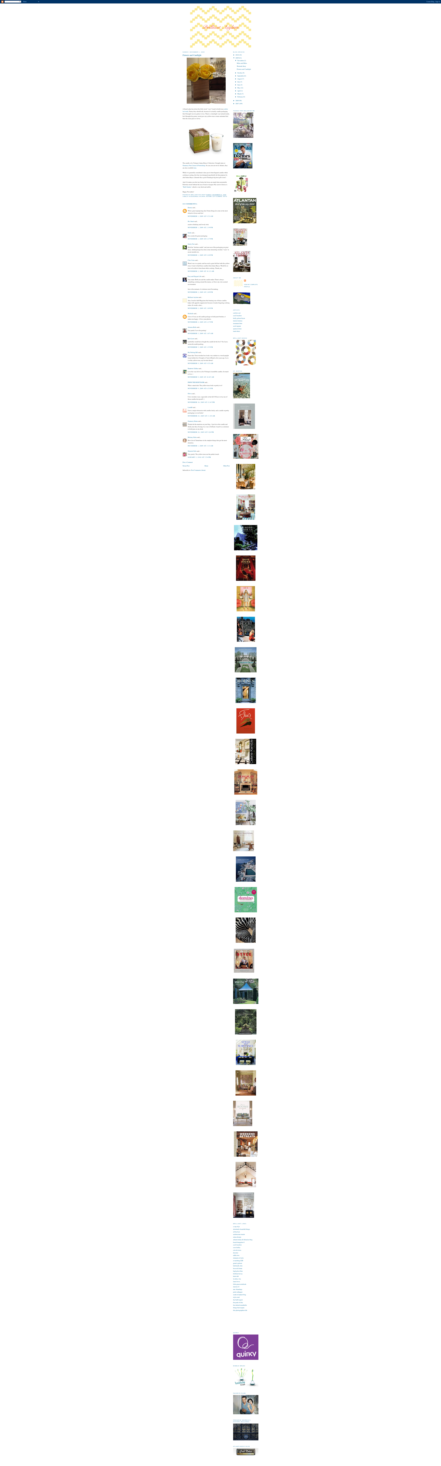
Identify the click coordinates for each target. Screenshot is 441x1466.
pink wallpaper (237, 1292)
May (239, 88)
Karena (190, 207)
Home (206, 466)
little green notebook (239, 1284)
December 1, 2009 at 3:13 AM (200, 446)
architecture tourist (239, 1234)
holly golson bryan (239, 318)
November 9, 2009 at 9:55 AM (200, 363)
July (238, 82)
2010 (237, 55)
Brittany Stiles (192, 437)
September (240, 76)
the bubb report (238, 1300)
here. (195, 168)
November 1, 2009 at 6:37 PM (200, 239)
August (239, 79)
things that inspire (238, 1308)
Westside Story (241, 66)
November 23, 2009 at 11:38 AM (201, 416)
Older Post (226, 466)
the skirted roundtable (240, 1305)
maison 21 (236, 1287)
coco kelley (236, 1247)
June (239, 85)
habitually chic (238, 1266)
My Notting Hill (193, 352)
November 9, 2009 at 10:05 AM (201, 377)
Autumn (208, 196)
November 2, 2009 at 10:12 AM (201, 271)
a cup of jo (236, 1226)
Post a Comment (188, 462)
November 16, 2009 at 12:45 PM (201, 402)
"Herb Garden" (187, 187)
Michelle (190, 313)
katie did (236, 1276)
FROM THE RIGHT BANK (196, 382)
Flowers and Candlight (244, 69)
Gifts (225, 196)
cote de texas (237, 1250)
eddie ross (236, 1255)
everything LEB (238, 1261)
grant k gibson (237, 1263)
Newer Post (186, 466)
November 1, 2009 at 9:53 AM (200, 216)
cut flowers (217, 196)
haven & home (237, 1268)
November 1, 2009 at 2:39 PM (200, 227)
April (239, 91)
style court (236, 1297)
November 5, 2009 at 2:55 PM (200, 347)
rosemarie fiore (237, 323)
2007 (237, 103)
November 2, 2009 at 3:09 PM (200, 308)
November (240, 60)
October (240, 73)
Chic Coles (191, 260)
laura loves (236, 1281)
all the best (236, 1232)
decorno (235, 1253)
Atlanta (202, 196)
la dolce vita (237, 1279)
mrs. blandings (237, 1289)
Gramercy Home (193, 421)
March (239, 94)
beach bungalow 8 (239, 1242)
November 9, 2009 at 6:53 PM (200, 388)
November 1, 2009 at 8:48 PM (200, 255)
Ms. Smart (191, 221)
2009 (237, 58)
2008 (237, 101)
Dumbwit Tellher (193, 368)
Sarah (189, 233)
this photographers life (240, 1310)
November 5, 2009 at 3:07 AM (200, 333)
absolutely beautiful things (241, 1229)
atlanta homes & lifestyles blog (242, 1240)
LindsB (190, 407)
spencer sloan (237, 329)
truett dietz (236, 331)
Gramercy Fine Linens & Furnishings (194, 165)
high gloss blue (238, 1271)
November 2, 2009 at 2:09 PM (200, 292)
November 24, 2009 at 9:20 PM (201, 432)
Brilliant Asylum (193, 297)
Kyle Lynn (191, 339)
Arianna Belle (192, 327)
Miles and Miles (242, 63)
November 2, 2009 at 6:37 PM (200, 322)
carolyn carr (236, 313)
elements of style (238, 1258)
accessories (193, 196)
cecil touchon (237, 316)
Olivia (190, 393)
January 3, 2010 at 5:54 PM (199, 457)
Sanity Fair (191, 244)
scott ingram (237, 326)
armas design (237, 1237)
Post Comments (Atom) (198, 470)
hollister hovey (238, 1274)
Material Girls (192, 451)
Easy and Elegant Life (194, 276)
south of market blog (239, 1295)
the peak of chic (238, 1302)
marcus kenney (237, 321)
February (240, 97)
